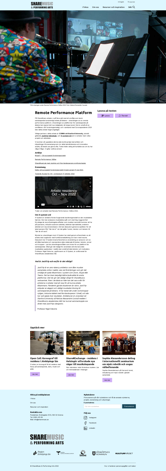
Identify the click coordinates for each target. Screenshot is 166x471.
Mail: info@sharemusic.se (39, 420)
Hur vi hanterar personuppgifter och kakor (120, 466)
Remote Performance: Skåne (45, 159)
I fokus (85, 7)
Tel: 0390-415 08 (36, 417)
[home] (42, 5)
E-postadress (89, 403)
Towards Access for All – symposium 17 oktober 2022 (55, 174)
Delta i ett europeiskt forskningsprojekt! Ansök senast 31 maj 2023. (59, 170)
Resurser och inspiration (113, 7)
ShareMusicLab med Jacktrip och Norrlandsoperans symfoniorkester (60, 163)
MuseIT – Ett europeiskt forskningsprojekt (50, 156)
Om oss (95, 7)
